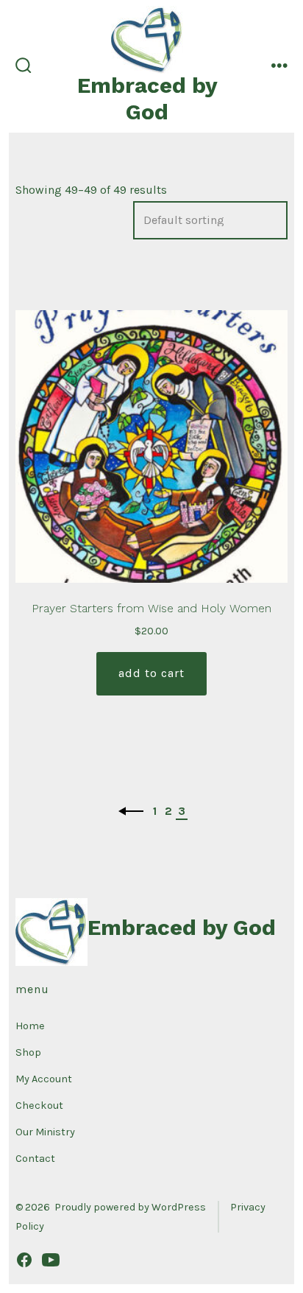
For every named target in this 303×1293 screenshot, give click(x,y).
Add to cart (151, 673)
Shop (28, 1052)
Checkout (39, 1105)
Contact (35, 1158)
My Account (43, 1079)
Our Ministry (45, 1132)
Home (30, 1026)
